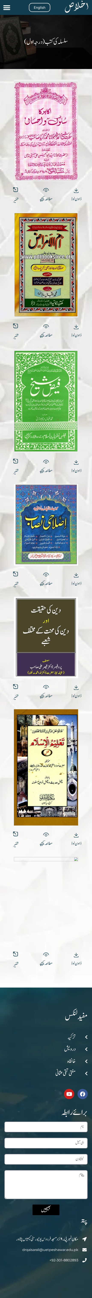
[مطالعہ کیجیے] (46, 190)
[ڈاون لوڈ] (76, 190)
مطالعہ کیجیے (46, 199)
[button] (6, 7)
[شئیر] (15, 190)
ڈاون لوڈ (76, 199)
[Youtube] (69, 1094)
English (39, 7)
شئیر (15, 200)
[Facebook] (82, 1094)
